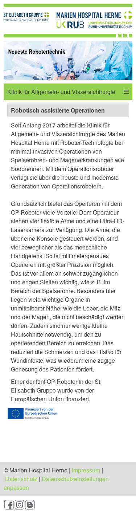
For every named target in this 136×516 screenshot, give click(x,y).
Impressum (86, 470)
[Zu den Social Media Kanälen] (68, 505)
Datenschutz (21, 479)
